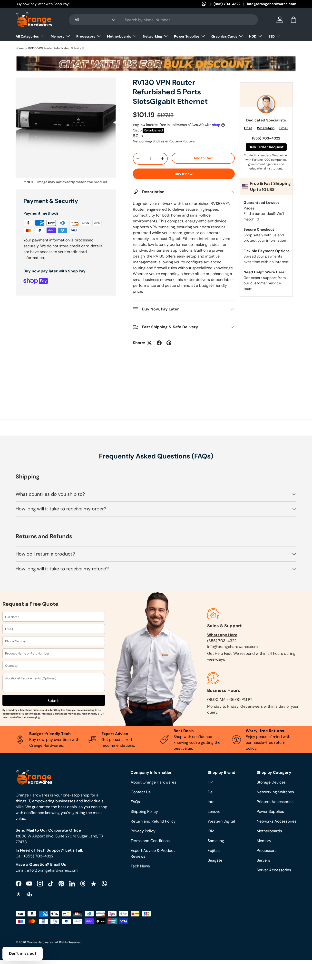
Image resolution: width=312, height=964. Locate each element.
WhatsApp (265, 128)
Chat (248, 128)
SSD (271, 36)
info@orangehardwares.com (271, 4)
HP (210, 782)
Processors (85, 36)
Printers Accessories (275, 801)
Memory (57, 36)
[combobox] (163, 19)
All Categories (27, 36)
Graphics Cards (224, 36)
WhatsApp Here (222, 634)
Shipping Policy (144, 811)
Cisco (137, 130)
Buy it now (184, 174)
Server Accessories (274, 870)
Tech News (140, 866)
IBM (211, 831)
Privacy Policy (143, 831)
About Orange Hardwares (153, 782)
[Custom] (104, 883)
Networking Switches (275, 792)
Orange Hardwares (40, 942)
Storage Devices (271, 782)
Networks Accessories (276, 821)
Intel (211, 801)
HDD (252, 36)
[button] (293, 19)
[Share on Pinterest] (169, 343)
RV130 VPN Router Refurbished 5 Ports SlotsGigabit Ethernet (57, 48)
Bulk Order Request (266, 147)
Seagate (215, 860)
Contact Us (141, 792)
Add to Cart (203, 158)
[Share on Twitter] (149, 343)
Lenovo (214, 811)
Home (20, 48)
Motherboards (119, 36)
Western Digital (221, 821)
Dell (211, 792)
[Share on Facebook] (159, 343)
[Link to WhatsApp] (208, 4)
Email (283, 128)
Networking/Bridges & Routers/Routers (164, 141)
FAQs (135, 801)
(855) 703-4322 (227, 4)
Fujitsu (214, 850)
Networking (152, 36)
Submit (54, 700)
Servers (263, 860)
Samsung (216, 840)
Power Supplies (186, 36)
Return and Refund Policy (153, 821)
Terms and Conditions (150, 840)
